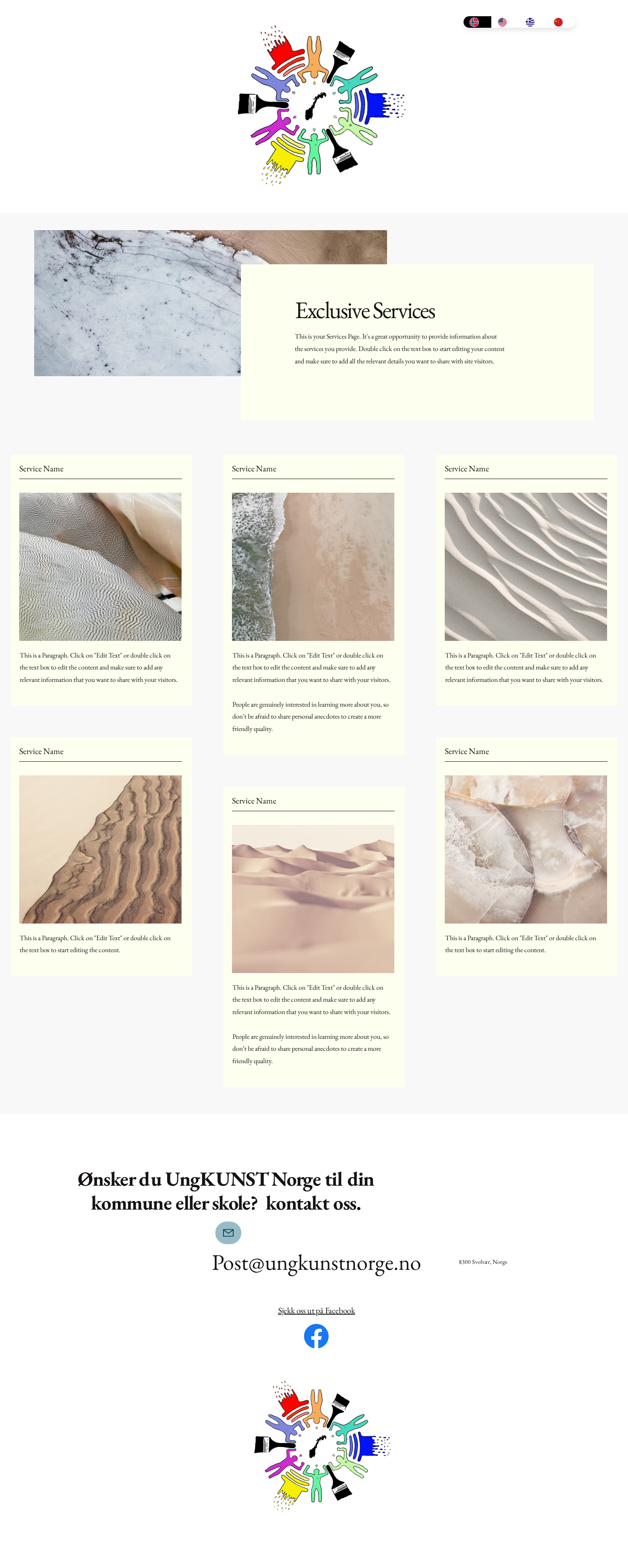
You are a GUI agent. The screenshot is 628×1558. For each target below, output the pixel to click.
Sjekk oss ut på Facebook (316, 1310)
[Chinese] (561, 22)
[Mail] (228, 1233)
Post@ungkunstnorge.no (316, 1262)
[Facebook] (316, 1336)
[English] (505, 22)
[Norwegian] (477, 22)
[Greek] (533, 22)
